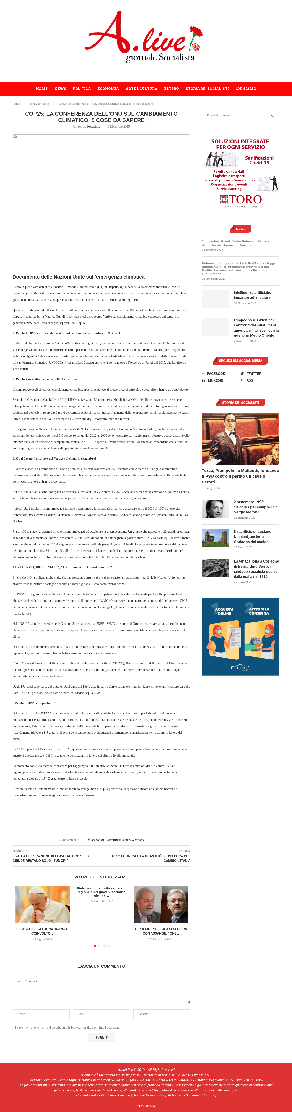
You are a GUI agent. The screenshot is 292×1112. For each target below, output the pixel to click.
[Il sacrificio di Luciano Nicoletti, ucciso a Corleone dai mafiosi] (215, 538)
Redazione (93, 126)
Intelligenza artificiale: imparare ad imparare (252, 295)
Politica (82, 89)
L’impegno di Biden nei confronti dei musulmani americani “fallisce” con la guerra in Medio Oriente (256, 327)
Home (42, 89)
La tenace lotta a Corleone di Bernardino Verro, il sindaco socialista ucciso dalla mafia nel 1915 (256, 568)
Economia (108, 89)
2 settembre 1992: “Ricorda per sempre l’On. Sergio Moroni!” (256, 507)
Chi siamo (246, 89)
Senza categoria (39, 103)
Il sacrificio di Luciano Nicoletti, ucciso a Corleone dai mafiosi (252, 537)
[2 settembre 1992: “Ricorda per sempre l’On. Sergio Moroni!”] (215, 509)
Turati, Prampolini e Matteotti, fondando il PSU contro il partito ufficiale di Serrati (240, 476)
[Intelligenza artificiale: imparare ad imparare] (215, 299)
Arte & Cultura (141, 89)
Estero (171, 89)
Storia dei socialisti (207, 89)
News (60, 89)
